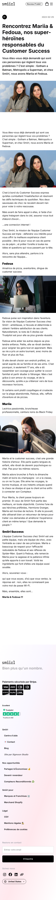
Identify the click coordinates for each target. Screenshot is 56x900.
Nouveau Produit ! (34, 4)
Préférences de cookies (15, 829)
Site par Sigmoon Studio (16, 754)
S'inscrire (28, 859)
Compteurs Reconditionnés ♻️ (19, 781)
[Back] (4, 17)
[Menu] (51, 4)
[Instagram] (4, 874)
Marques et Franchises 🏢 (17, 796)
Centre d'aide (11, 735)
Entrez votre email (12, 849)
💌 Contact (9, 742)
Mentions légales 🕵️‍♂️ (14, 823)
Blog (6, 748)
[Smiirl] (22, 874)
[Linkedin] (16, 874)
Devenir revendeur (13, 775)
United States (14, 881)
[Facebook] (10, 874)
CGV (6, 817)
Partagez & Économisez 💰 (17, 769)
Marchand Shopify (13, 802)
